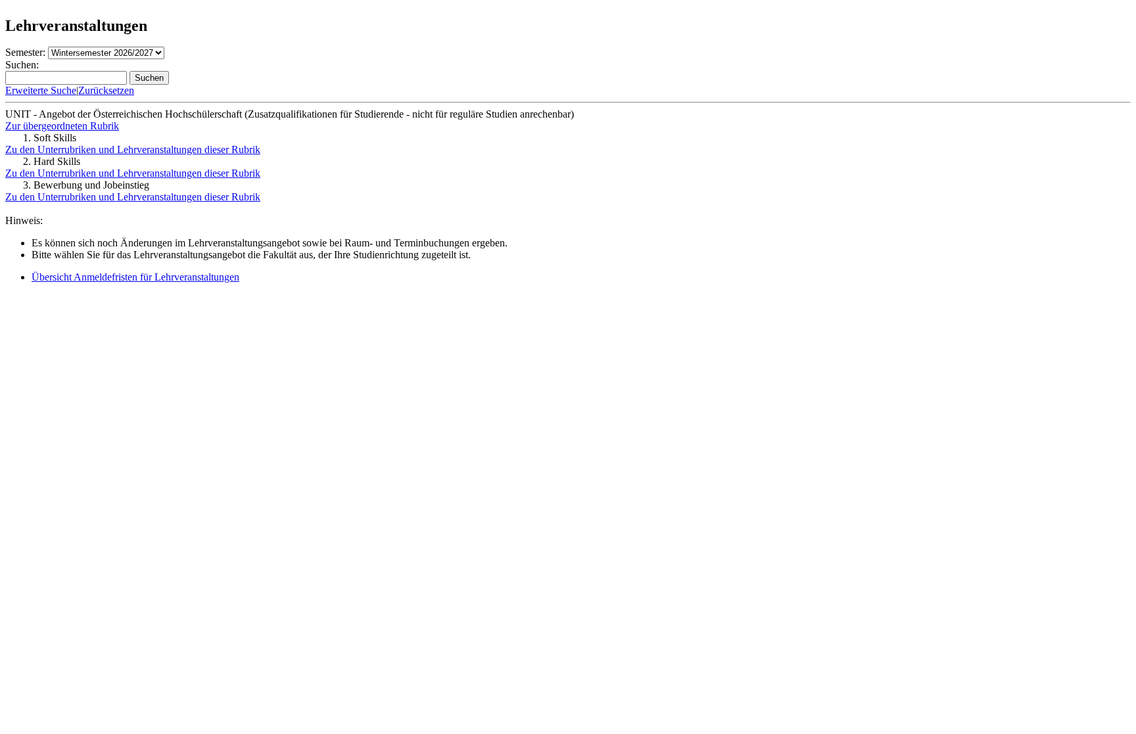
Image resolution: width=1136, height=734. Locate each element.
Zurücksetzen (106, 90)
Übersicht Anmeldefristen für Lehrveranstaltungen (135, 277)
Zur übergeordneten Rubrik (62, 125)
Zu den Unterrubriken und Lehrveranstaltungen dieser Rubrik (132, 149)
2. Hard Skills (51, 161)
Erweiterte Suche (40, 90)
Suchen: (22, 64)
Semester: (25, 52)
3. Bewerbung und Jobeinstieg (86, 185)
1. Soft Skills (49, 137)
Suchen (149, 78)
